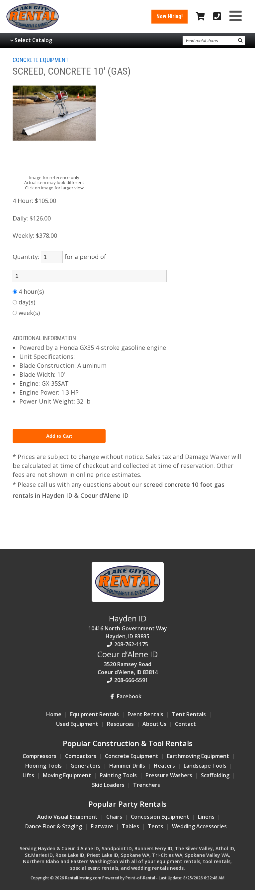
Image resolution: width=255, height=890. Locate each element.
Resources (120, 724)
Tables (130, 826)
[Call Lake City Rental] (217, 16)
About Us (154, 724)
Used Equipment (77, 724)
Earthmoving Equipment (198, 756)
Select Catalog (33, 40)
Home (53, 714)
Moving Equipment (67, 775)
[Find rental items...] (240, 40)
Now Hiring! (169, 16)
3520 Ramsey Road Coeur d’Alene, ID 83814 (127, 662)
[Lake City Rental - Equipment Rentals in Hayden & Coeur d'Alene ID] (32, 28)
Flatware (102, 826)
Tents (155, 826)
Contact (185, 724)
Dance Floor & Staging (53, 826)
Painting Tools (118, 775)
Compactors (80, 756)
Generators (85, 765)
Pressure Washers (168, 775)
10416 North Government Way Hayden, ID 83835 (127, 626)
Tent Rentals (189, 714)
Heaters (164, 765)
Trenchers (146, 785)
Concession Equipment (160, 816)
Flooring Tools (43, 765)
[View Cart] (200, 16)
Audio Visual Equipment (67, 816)
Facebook (128, 696)
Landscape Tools (205, 765)
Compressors (39, 756)
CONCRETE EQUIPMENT (40, 59)
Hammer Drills (127, 765)
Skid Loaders (108, 785)
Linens (206, 816)
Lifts (28, 775)
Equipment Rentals (94, 714)
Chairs (114, 816)
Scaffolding (215, 775)
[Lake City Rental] (128, 600)
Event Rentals (145, 714)
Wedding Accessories (199, 826)
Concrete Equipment (131, 756)
